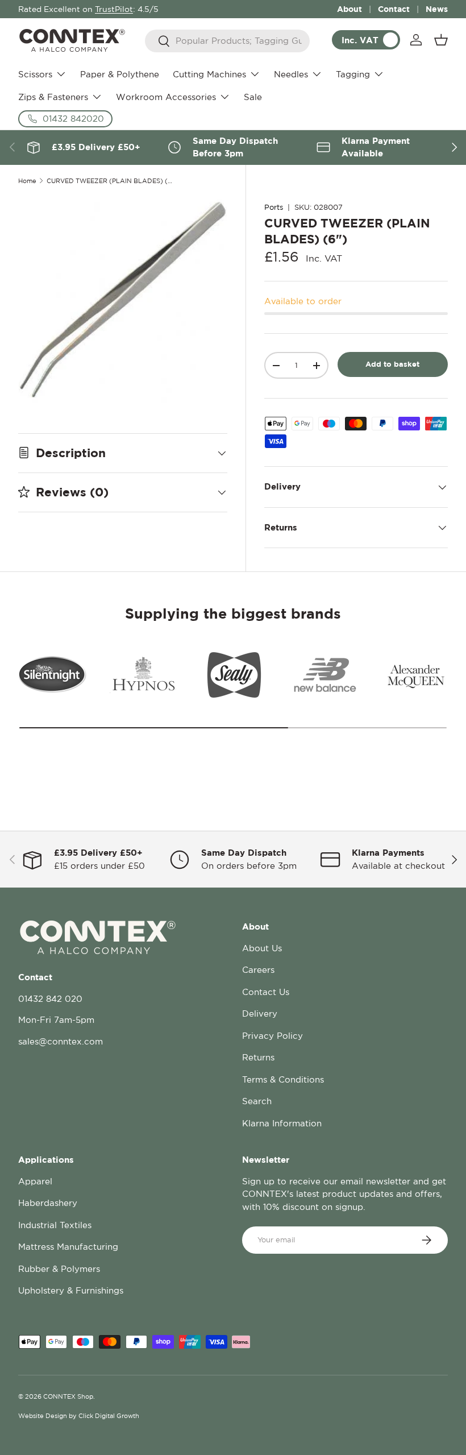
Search (257, 1101)
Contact (394, 9)
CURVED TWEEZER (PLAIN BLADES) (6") (110, 181)
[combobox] (227, 41)
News (437, 9)
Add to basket (392, 363)
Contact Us (265, 992)
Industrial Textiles (54, 1225)
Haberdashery (47, 1203)
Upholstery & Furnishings (70, 1290)
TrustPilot (114, 9)
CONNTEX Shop (68, 1396)
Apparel (35, 1181)
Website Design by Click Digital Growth (78, 1415)
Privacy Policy (272, 1036)
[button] (440, 39)
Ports (273, 207)
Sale (253, 97)
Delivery (259, 1013)
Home (27, 181)
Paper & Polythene (119, 74)
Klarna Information (282, 1123)
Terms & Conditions (283, 1079)
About (349, 9)
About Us (262, 948)
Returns (258, 1057)
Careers (258, 970)
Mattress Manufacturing (68, 1246)
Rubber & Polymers (59, 1269)
